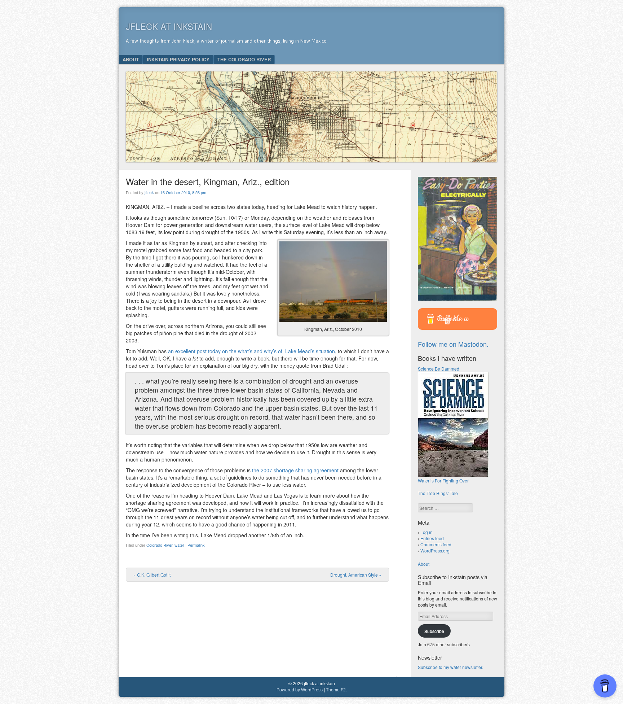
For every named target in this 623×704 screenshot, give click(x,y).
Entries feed (432, 538)
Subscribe (434, 631)
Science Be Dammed (438, 369)
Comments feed (435, 544)
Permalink (196, 545)
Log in (426, 532)
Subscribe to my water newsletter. (450, 667)
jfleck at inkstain (169, 26)
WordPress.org (435, 550)
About (131, 59)
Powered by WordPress (300, 689)
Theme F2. (336, 689)
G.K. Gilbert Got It (152, 575)
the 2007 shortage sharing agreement (295, 470)
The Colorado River (244, 59)
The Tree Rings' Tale (438, 493)
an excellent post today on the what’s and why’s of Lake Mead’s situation (251, 351)
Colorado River (159, 545)
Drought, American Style (355, 575)
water (179, 545)
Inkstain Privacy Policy (178, 59)
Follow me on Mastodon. (453, 344)
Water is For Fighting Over (443, 480)
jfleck (149, 192)
